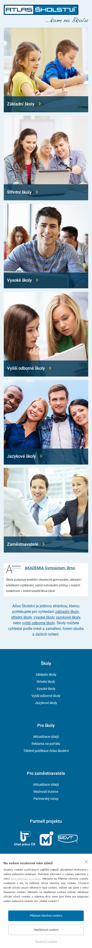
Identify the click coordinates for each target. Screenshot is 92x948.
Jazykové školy (46, 703)
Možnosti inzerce (45, 791)
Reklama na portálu (46, 744)
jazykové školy (68, 617)
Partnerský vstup (46, 799)
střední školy (21, 617)
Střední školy (46, 682)
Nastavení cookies (46, 941)
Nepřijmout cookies (46, 929)
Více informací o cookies (26, 878)
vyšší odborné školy (38, 623)
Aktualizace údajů (46, 736)
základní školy (67, 611)
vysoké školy (43, 617)
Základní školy (46, 674)
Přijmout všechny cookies (46, 915)
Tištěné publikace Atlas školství (46, 751)
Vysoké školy (46, 689)
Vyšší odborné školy (45, 696)
